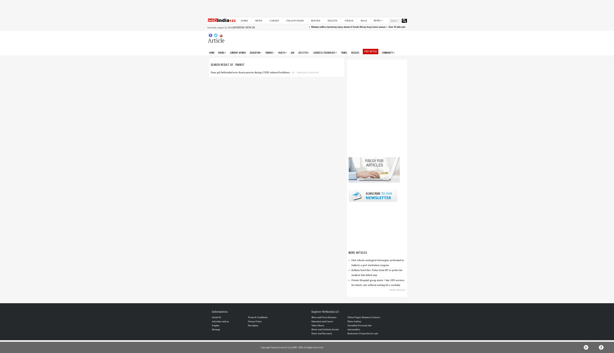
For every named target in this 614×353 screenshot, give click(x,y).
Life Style (303, 52)
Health (332, 20)
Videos (349, 20)
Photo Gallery (354, 321)
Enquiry (215, 325)
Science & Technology (324, 52)
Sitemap (216, 329)
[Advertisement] (307, 7)
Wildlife (355, 52)
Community (387, 52)
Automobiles (353, 329)
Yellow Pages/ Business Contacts (363, 317)
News (258, 20)
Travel (344, 52)
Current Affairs (238, 52)
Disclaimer (253, 325)
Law (293, 52)
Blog (364, 20)
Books (221, 52)
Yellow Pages (295, 20)
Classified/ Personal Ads (359, 325)
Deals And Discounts (321, 333)
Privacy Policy (255, 321)
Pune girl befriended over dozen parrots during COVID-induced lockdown (250, 72)
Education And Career (322, 321)
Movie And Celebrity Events (325, 329)
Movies (315, 20)
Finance (269, 52)
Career (274, 20)
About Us (216, 317)
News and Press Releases (324, 317)
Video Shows (317, 325)
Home (244, 20)
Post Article (370, 51)
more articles (397, 289)
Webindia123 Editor (307, 72)
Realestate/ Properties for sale (362, 333)
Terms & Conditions (258, 317)
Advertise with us (243, 27)
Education (255, 52)
